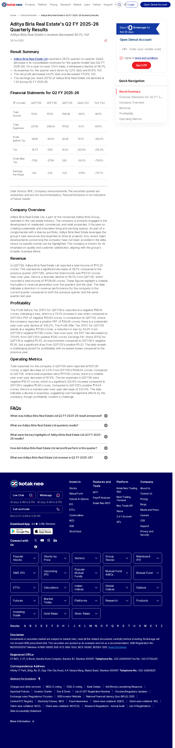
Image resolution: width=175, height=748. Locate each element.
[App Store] (43, 531)
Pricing (53, 4)
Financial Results (29, 15)
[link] (23, 495)
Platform (42, 4)
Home (13, 15)
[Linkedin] (55, 540)
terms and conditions (146, 57)
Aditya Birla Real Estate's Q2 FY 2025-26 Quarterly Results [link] (70, 15)
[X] (35, 540)
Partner (97, 4)
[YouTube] (42, 540)
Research (65, 4)
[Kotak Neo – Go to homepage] (12, 4)
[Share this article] (106, 40)
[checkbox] (121, 58)
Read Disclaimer (118, 647)
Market (77, 4)
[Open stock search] (119, 4)
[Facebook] (35, 547)
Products (30, 4)
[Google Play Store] (20, 531)
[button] (155, 5)
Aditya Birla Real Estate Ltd (30, 59)
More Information (20, 721)
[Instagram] (48, 540)
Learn (87, 4)
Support (108, 4)
